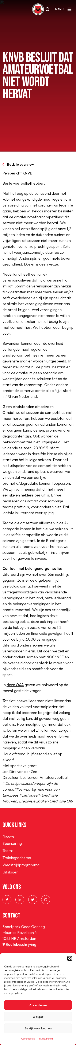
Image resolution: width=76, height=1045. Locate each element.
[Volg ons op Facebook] (7, 899)
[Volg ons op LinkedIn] (19, 899)
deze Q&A (15, 684)
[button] (70, 958)
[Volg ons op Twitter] (32, 899)
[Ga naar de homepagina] (38, 9)
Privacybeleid (45, 1038)
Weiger (38, 1017)
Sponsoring (12, 843)
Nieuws (9, 836)
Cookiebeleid (28, 1038)
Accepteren (38, 1005)
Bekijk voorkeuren (38, 1028)
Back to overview (20, 164)
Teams (8, 850)
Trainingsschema (17, 857)
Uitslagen (10, 872)
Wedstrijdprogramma (21, 865)
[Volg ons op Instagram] (45, 899)
